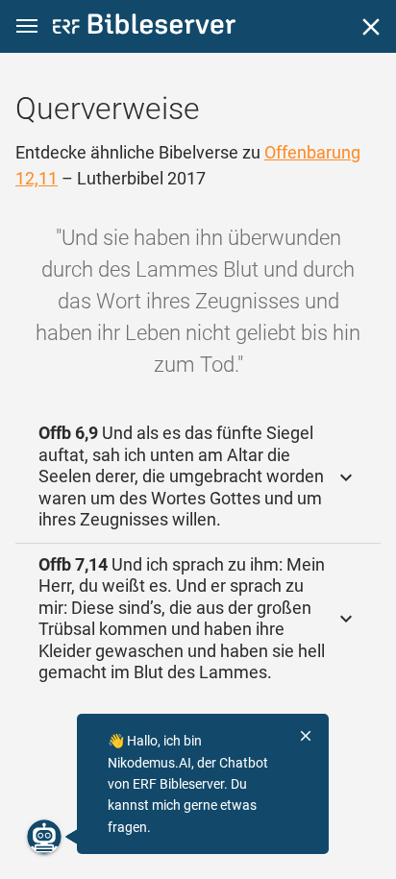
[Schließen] (371, 27)
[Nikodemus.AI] (44, 836)
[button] (26, 26)
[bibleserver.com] (144, 27)
